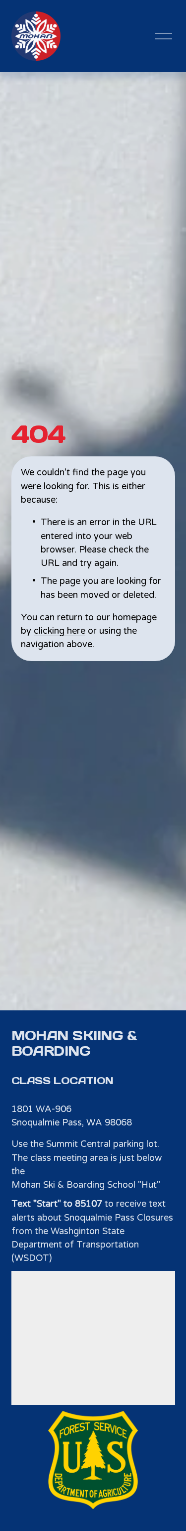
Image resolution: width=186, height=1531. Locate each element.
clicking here (59, 630)
